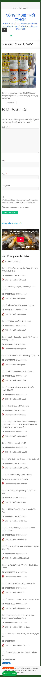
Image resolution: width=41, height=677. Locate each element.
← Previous (9, 102)
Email (4, 174)
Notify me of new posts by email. (16, 207)
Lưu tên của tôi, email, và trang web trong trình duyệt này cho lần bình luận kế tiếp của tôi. (20, 201)
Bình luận (6, 127)
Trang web (6, 185)
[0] (9, 36)
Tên (3, 160)
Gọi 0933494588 (9, 673)
